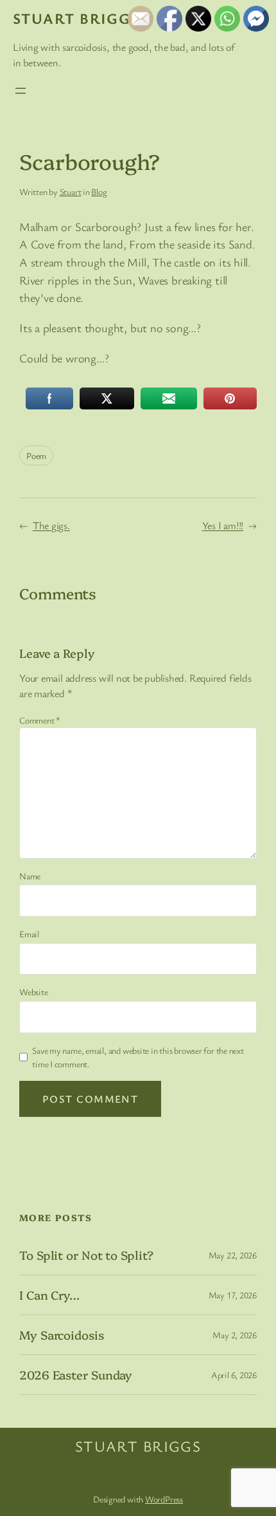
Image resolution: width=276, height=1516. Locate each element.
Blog (99, 191)
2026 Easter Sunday (75, 1374)
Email (29, 934)
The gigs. (51, 525)
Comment (39, 720)
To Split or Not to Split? (86, 1255)
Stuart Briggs (76, 18)
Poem (36, 455)
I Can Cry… (49, 1295)
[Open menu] (20, 90)
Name (29, 876)
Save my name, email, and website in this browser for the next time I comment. (138, 1057)
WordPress (164, 1499)
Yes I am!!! (223, 525)
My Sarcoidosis (61, 1335)
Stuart (71, 191)
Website (33, 992)
